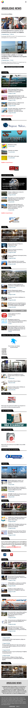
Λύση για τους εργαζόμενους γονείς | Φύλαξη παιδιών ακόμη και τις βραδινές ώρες (16, 375)
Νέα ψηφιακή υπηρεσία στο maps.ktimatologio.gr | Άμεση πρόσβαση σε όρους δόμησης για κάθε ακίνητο (17, 321)
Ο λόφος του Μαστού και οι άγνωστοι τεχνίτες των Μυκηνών (16, 192)
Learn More (12, 706)
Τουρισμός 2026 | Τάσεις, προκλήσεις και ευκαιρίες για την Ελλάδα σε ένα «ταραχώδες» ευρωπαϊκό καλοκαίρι (16, 110)
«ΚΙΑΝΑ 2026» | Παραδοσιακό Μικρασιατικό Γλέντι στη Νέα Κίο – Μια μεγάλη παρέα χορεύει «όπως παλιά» (17, 518)
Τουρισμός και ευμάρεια (13, 150)
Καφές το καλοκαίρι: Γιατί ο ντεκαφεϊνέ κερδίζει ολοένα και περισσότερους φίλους (17, 262)
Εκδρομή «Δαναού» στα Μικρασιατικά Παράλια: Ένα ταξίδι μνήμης (16, 103)
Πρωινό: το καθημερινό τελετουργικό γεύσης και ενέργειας (17, 256)
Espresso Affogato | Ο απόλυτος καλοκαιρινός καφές (15, 250)
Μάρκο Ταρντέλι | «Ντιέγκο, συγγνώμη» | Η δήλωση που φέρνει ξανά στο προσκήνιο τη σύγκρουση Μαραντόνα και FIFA (17, 488)
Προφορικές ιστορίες (12, 144)
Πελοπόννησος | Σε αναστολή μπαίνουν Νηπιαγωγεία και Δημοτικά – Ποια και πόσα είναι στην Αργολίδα (17, 577)
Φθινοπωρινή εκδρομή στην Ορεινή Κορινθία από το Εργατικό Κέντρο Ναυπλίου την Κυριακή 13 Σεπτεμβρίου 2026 (13, 82)
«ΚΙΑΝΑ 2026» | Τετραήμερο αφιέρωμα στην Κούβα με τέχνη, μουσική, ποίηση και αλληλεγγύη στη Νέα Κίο (17, 525)
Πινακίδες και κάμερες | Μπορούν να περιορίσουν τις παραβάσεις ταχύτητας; (16, 285)
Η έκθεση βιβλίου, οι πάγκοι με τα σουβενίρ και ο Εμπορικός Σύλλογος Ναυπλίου (17, 583)
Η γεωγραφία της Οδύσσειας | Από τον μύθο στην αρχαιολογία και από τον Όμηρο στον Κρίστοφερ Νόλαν (13, 185)
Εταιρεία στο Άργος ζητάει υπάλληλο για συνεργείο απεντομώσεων (16, 387)
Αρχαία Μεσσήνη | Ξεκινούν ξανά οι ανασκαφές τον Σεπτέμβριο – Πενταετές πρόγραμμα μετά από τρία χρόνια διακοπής (17, 628)
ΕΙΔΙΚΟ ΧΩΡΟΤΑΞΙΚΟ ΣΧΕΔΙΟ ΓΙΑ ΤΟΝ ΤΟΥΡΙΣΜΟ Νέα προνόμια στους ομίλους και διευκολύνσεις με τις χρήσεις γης (17, 97)
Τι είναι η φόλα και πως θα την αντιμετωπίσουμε (14, 314)
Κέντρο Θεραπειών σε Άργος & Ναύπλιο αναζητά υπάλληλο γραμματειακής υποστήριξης (12, 367)
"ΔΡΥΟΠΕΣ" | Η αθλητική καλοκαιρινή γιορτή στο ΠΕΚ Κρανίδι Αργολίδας (17, 494)
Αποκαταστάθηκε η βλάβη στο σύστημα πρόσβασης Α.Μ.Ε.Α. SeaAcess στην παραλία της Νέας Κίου (14, 56)
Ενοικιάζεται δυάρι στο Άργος (14, 381)
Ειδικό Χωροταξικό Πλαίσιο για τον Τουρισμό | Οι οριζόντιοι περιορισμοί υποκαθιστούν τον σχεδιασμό (15, 90)
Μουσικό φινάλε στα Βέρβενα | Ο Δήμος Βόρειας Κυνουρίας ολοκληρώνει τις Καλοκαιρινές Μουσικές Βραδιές (12, 605)
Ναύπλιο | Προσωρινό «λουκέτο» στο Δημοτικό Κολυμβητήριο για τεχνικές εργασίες (15, 482)
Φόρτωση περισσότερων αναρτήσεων (14, 66)
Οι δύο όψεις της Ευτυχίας (13, 156)
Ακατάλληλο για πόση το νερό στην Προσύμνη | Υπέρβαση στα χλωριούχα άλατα (14, 652)
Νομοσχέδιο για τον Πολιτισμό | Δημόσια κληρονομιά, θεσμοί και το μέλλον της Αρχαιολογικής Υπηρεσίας (16, 199)
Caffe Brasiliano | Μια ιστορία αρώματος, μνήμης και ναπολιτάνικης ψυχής (13, 237)
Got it (17, 706)
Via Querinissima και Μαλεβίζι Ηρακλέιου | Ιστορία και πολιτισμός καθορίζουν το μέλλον (17, 621)
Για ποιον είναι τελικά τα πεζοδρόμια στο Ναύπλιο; (16, 298)
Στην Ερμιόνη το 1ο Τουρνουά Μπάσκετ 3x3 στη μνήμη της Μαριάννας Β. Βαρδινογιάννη (13, 474)
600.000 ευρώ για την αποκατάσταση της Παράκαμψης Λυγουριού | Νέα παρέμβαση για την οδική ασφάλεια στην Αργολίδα (17, 304)
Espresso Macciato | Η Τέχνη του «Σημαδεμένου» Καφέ (15, 244)
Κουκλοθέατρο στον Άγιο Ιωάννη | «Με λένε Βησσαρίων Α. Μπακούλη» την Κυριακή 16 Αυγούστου (17, 532)
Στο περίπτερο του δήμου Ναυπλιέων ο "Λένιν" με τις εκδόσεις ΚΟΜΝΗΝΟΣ (12, 138)
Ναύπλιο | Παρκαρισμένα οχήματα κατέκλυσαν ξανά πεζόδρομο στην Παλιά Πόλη (16, 292)
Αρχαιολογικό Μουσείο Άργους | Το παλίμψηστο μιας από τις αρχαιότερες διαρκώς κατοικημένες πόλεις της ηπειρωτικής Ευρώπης (16, 206)
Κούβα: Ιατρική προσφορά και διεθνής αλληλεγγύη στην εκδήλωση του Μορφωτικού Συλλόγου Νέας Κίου (12, 510)
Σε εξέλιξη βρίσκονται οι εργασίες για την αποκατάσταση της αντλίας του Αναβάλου (12, 31)
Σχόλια (22, 310)
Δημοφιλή (6, 310)
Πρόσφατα (14, 310)
